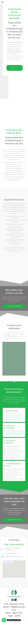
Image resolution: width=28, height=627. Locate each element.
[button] (2, 2)
